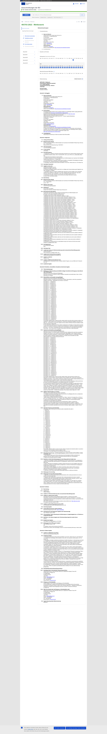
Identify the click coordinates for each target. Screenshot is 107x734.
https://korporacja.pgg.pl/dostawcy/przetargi (62, 47)
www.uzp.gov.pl (53, 580)
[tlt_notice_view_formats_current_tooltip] (82, 78)
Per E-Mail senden (28, 44)
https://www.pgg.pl (52, 126)
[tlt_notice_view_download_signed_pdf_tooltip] (73, 60)
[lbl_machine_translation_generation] (54, 71)
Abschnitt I (25, 51)
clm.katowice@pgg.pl (50, 123)
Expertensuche (50, 17)
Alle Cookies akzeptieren (59, 728)
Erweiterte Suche (43, 17)
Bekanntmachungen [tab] (25, 28)
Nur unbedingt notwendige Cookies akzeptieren (75, 728)
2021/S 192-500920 (60, 509)
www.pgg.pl (51, 46)
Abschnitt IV (25, 60)
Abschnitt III (25, 57)
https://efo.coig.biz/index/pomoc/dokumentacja (59, 112)
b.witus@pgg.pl (49, 43)
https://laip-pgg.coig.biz (76, 501)
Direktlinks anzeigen (29, 38)
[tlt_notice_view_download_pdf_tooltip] (40, 67)
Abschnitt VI (25, 63)
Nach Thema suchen (57, 17)
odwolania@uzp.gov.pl (50, 576)
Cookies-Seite (30, 729)
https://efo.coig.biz (71, 113)
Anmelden (77, 3)
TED (22, 21)
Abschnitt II (25, 54)
